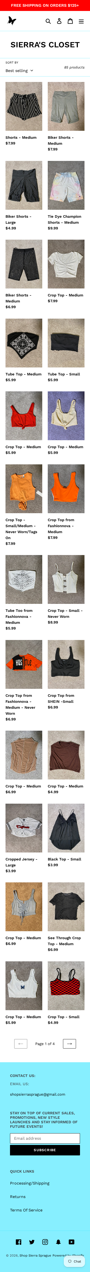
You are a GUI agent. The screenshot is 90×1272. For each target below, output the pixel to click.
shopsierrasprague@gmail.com (37, 1094)
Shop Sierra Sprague (35, 1255)
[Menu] (81, 21)
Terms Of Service (26, 1210)
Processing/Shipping (30, 1183)
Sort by (12, 62)
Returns (18, 1196)
